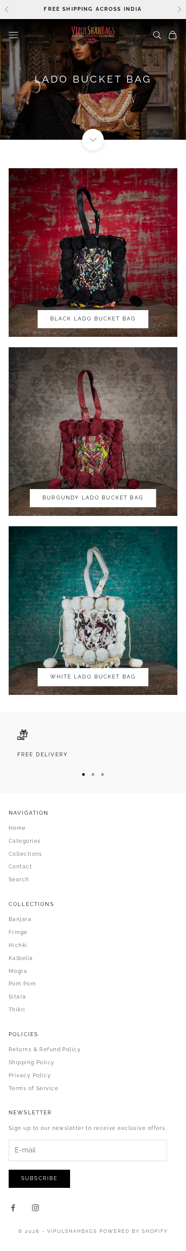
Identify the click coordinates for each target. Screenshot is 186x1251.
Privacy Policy (30, 1075)
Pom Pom (22, 984)
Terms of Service (33, 1088)
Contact (20, 867)
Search (19, 880)
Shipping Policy (32, 1062)
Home (17, 828)
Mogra (18, 971)
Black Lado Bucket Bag (93, 319)
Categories (25, 841)
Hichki (18, 945)
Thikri (17, 1010)
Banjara (20, 919)
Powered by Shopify (133, 1231)
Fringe (18, 932)
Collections (25, 854)
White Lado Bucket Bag (93, 677)
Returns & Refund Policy (45, 1049)
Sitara (17, 997)
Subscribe (39, 1178)
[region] (93, 744)
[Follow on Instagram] (35, 1207)
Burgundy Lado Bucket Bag (93, 498)
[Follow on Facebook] (13, 1207)
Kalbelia (21, 958)
